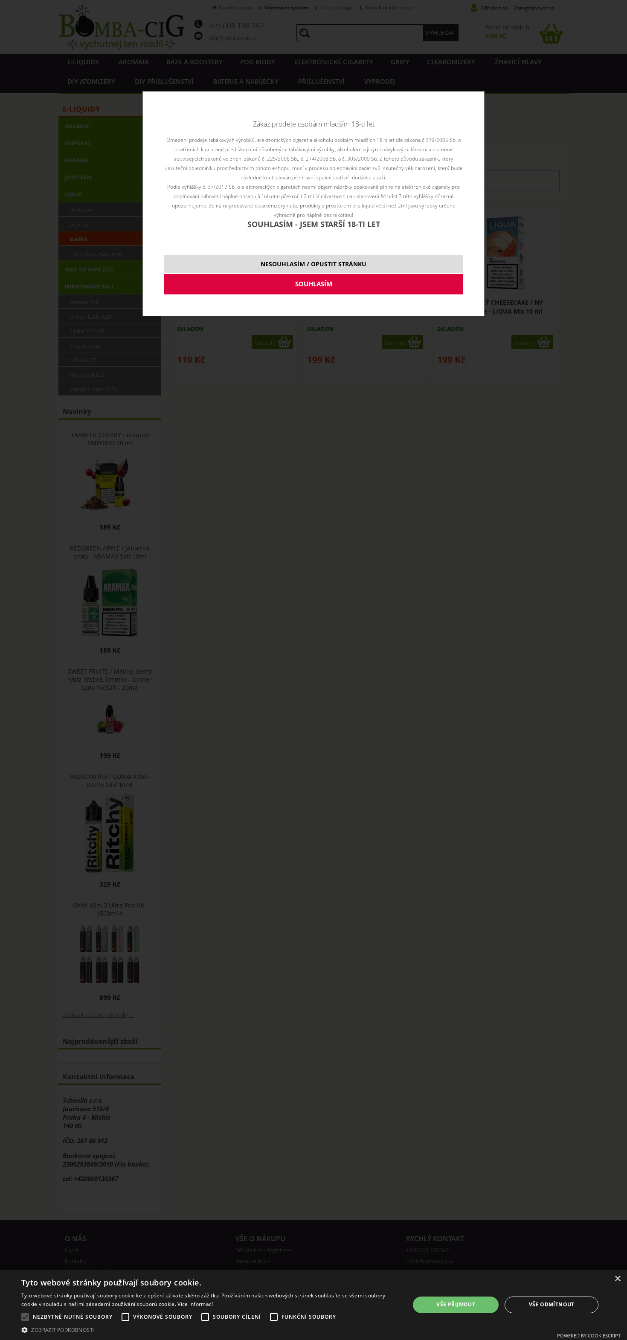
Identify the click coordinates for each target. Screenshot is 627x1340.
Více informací (195, 1304)
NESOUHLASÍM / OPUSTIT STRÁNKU (313, 264)
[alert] (313, 1305)
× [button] (617, 1279)
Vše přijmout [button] (455, 1304)
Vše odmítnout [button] (552, 1304)
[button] (209, 1330)
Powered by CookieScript (589, 1335)
